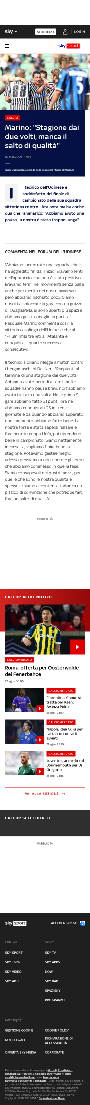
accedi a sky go (64, 923)
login (79, 32)
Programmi (54, 1000)
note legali (15, 1040)
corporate (54, 1052)
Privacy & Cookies (34, 1074)
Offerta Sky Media (20, 1052)
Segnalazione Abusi (52, 1098)
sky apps (52, 962)
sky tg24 (12, 962)
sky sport (13, 952)
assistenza (25, 1080)
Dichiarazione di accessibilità (58, 1040)
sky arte (12, 981)
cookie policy (57, 1030)
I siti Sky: (11, 942)
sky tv (50, 952)
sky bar (51, 981)
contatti (40, 1080)
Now (49, 972)
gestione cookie (19, 1030)
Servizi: (50, 942)
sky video (13, 972)
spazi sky (52, 990)
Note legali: (13, 1020)
